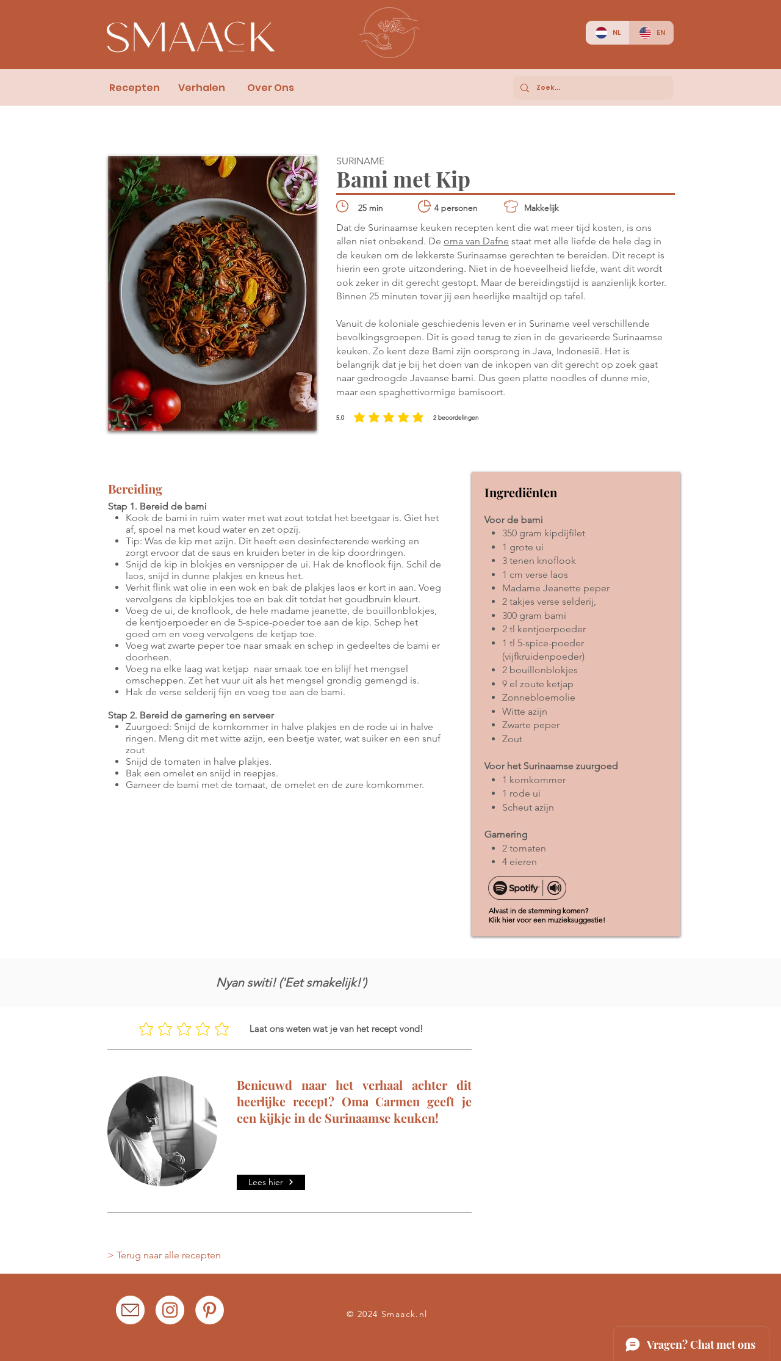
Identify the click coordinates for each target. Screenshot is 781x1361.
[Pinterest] (209, 1310)
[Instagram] (170, 1310)
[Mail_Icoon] (130, 1310)
